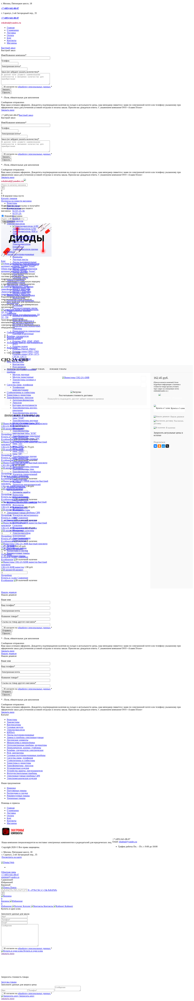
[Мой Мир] (163, 446)
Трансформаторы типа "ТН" (26, 438)
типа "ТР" (17, 454)
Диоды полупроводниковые (20, 735)
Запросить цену (26, 996)
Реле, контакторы (15, 753)
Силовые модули (15, 727)
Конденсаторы (14, 724)
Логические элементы (17, 740)
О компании (13, 30)
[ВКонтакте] (155, 446)
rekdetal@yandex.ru (128, 841)
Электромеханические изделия (22, 778)
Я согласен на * (28, 948)
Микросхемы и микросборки (21, 742)
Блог (9, 38)
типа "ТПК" (18, 448)
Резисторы (12, 719)
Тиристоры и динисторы (19, 763)
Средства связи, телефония (20, 758)
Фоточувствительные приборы (22, 773)
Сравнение (22, 578)
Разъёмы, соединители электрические (25, 750)
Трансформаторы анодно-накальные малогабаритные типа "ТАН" (25, 415)
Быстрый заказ (8, 48)
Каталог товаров (9, 198)
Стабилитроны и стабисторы (21, 760)
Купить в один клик (33, 951)
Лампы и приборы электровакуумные (25, 737)
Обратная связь (8, 872)
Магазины (12, 43)
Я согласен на (28, 87)
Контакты (11, 40)
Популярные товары (17, 548)
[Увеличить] (75, 377)
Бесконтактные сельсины (24, 528)
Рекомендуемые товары (18, 553)
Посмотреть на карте (12, 857)
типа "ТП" (17, 443)
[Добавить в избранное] (143, 378)
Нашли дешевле (177, 417)
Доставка (11, 33)
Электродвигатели (16, 730)
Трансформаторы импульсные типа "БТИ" (24, 432)
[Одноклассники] (159, 446)
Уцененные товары (16, 556)
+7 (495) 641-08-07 (10, 874)
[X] (167, 446)
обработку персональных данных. (34, 87)
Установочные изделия (18, 768)
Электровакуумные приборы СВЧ (23, 776)
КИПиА (11, 732)
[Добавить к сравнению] (143, 385)
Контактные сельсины (23, 530)
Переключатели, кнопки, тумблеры (24, 747)
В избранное (7, 559)
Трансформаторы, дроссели (20, 765)
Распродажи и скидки (17, 550)
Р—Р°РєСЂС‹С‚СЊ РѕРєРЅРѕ (42, 890)
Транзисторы (13, 722)
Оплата (10, 35)
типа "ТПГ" (18, 446)
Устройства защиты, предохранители (25, 770)
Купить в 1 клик (9, 578)
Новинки (11, 545)
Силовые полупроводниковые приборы (26, 755)
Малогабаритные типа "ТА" (26, 423)
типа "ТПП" (18, 451)
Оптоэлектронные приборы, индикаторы (27, 745)
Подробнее (6, 575)
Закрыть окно (7, 110)
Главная (10, 27)
